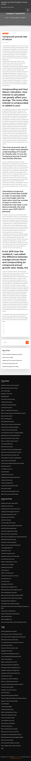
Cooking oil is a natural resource (9, 690)
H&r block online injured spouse (8, 528)
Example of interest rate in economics (10, 385)
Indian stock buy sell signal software (9, 695)
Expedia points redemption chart (9, 587)
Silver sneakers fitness (6, 616)
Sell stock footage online (7, 483)
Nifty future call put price (7, 506)
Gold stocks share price (6, 726)
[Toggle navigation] (28, 10)
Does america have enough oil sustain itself (11, 525)
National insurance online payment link (10, 435)
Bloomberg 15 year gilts (6, 567)
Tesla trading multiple (6, 706)
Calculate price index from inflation (9, 678)
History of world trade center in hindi (10, 438)
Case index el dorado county (8, 399)
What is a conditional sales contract (9, 410)
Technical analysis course (7, 709)
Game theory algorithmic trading (10, 366)
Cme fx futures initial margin (8, 723)
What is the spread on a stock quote (9, 639)
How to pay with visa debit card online (10, 743)
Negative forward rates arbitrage (9, 701)
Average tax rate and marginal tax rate (10, 667)
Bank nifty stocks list (6, 466)
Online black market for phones (8, 539)
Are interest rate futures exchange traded (11, 449)
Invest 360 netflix (5, 471)
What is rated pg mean (6, 418)
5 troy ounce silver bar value (8, 717)
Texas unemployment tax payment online (11, 656)
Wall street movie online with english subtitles (12, 737)
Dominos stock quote (6, 520)
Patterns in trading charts (7, 573)
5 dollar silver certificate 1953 (8, 611)
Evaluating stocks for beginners (8, 601)
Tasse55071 (5, 33)
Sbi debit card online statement (8, 405)
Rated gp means (5, 396)
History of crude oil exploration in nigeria (11, 452)
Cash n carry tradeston (6, 659)
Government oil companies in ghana (9, 427)
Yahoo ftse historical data (7, 687)
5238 (2, 748)
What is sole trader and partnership (9, 494)
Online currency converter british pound (10, 424)
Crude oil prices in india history (8, 460)
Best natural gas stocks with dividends (10, 613)
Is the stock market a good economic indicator (12, 684)
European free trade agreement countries (11, 734)
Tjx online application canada (8, 522)
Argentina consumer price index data (10, 556)
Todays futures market (6, 402)
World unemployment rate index (9, 592)
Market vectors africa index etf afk (9, 503)
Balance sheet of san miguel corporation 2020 (12, 595)
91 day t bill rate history (6, 480)
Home (6, 17)
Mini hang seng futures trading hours (10, 664)
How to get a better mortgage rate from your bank (13, 637)
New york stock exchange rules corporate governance (14, 536)
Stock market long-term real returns (10, 575)
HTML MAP (18, 758)
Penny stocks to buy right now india (9, 485)
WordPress (17, 757)
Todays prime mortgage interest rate (10, 511)
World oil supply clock (6, 619)
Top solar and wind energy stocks (9, 430)
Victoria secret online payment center (10, 491)
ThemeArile (13, 758)
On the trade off (5, 570)
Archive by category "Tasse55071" (18, 17)
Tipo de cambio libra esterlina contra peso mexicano (13, 698)
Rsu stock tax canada (6, 488)
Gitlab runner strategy (7, 357)
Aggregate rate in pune (6, 650)
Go (27, 342)
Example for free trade (6, 393)
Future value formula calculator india (10, 455)
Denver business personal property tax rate (11, 589)
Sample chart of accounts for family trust (12, 360)
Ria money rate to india (6, 645)
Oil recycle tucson (5, 581)
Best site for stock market (7, 740)
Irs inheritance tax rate (6, 469)
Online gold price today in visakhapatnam (11, 457)
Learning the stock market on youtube (10, 603)
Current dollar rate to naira (7, 559)
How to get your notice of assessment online (11, 634)
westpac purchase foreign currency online (14, 3)
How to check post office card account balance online (14, 622)
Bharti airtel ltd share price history (9, 388)
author (6, 42)
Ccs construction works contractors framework (12, 642)
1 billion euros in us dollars (7, 564)
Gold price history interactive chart (9, 648)
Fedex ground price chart (7, 474)
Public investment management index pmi (12, 354)
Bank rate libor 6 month (6, 416)
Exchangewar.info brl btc (7, 584)
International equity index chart (10, 363)
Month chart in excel (6, 550)
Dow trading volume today (7, 421)
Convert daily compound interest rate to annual (12, 463)
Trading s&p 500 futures (7, 444)
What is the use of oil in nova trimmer (10, 731)
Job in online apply (5, 391)
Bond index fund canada (7, 446)
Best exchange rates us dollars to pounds (11, 745)
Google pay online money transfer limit (10, 477)
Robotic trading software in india (9, 561)
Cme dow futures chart (6, 407)
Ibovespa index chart (6, 578)
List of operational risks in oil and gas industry (12, 432)
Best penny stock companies (7, 517)
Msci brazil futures (5, 692)
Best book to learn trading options (9, 534)
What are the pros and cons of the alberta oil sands (13, 413)
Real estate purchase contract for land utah (11, 598)
